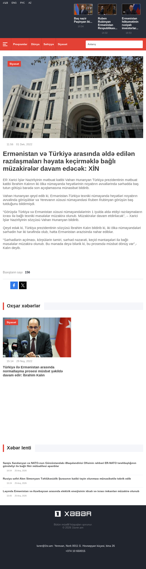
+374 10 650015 (75, 550)
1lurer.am (77, 527)
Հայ (5, 3)
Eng (14, 3)
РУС (22, 3)
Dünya (35, 44)
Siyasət (62, 44)
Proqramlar (20, 44)
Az (30, 3)
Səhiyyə (49, 44)
